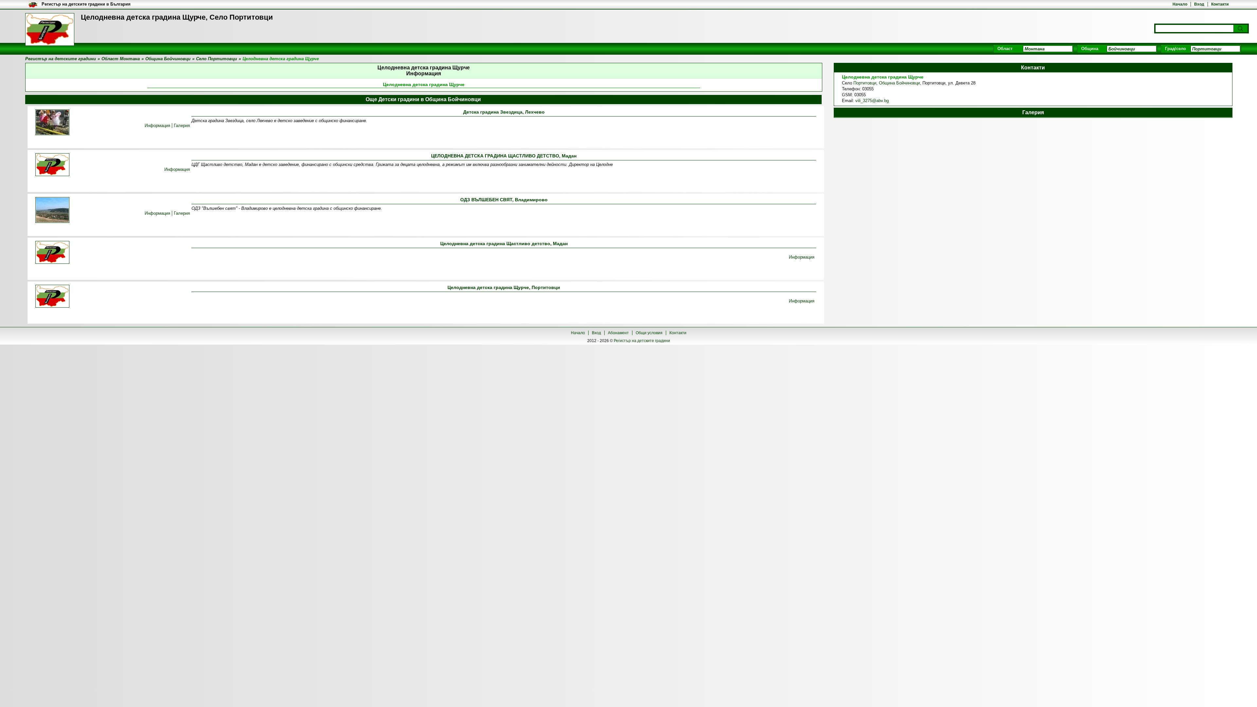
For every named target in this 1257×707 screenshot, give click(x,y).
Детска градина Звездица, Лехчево (504, 112)
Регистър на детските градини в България (86, 4)
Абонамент (618, 333)
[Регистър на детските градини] (49, 29)
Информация (157, 125)
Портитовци (864, 83)
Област (1004, 48)
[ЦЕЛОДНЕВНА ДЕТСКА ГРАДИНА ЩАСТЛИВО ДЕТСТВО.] (52, 165)
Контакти (1220, 4)
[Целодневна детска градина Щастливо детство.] (52, 253)
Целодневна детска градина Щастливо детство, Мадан (504, 243)
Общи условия (649, 333)
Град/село (1175, 48)
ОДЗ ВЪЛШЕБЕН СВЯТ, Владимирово (504, 199)
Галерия (182, 125)
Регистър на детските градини (642, 340)
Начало (1180, 4)
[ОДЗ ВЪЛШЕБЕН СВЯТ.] (52, 210)
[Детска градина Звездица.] (52, 122)
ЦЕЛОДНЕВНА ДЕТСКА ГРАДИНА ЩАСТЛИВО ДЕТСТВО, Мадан (503, 155)
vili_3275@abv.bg (872, 100)
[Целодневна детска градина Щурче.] (52, 297)
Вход (1199, 4)
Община (1089, 48)
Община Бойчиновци (899, 83)
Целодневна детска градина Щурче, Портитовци (503, 287)
